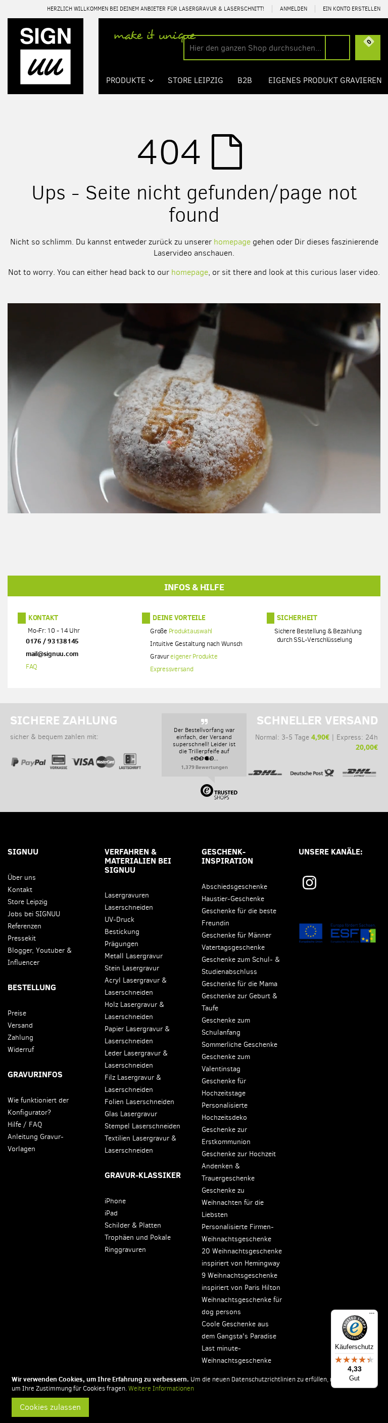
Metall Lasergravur (134, 956)
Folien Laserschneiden (139, 1102)
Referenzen (24, 926)
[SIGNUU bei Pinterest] (330, 886)
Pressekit (22, 938)
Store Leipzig (27, 902)
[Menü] (372, 1316)
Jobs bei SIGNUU (34, 914)
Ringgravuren (125, 1249)
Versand (20, 1025)
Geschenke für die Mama (239, 984)
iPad (111, 1213)
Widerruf (21, 1049)
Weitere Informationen (161, 1388)
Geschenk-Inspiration (227, 856)
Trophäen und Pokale (138, 1237)
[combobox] (266, 47)
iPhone (115, 1201)
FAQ (31, 667)
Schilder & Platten (133, 1225)
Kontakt (43, 618)
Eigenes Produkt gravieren (325, 80)
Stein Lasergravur (132, 968)
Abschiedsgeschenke (234, 886)
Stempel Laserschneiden (142, 1126)
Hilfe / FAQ (25, 1124)
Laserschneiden (129, 907)
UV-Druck (119, 919)
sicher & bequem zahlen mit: (64, 727)
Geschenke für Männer (236, 935)
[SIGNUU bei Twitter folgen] (367, 886)
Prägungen (121, 944)
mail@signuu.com (52, 654)
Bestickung (122, 932)
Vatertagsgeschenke (233, 947)
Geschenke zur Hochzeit (239, 1154)
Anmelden (293, 9)
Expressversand (171, 669)
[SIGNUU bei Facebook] (349, 886)
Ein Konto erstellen (351, 9)
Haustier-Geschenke (233, 899)
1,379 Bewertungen (204, 766)
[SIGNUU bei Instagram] (309, 882)
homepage (232, 241)
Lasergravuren (127, 895)
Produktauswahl (191, 631)
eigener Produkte (193, 657)
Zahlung (20, 1037)
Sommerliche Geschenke (239, 1044)
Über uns (22, 877)
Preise (17, 1013)
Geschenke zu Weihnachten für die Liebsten (233, 1202)
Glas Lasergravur (131, 1114)
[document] (195, 1395)
